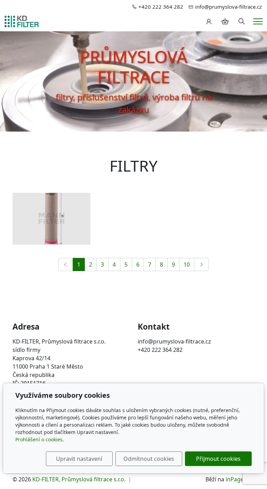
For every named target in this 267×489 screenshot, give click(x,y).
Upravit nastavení (79, 459)
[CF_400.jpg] (51, 219)
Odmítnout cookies (148, 459)
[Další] (201, 264)
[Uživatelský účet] (209, 21)
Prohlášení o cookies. (39, 439)
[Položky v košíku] (225, 21)
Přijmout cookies (218, 459)
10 (187, 264)
